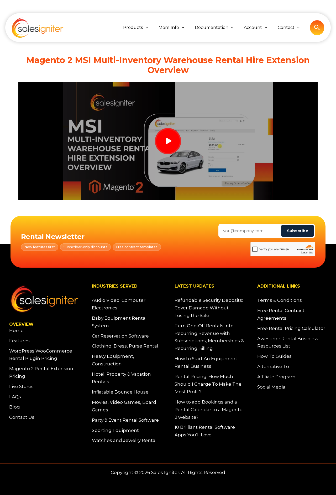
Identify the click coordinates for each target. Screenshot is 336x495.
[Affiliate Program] (276, 377)
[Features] (19, 341)
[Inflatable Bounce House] (120, 392)
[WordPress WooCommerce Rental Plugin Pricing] (44, 355)
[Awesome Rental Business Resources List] (292, 342)
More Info (169, 27)
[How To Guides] (274, 356)
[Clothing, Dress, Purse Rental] (125, 346)
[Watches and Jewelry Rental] (124, 440)
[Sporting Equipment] (115, 430)
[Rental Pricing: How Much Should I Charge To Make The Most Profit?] (209, 384)
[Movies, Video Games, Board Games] (126, 406)
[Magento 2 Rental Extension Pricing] (44, 372)
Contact (286, 27)
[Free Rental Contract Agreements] (292, 314)
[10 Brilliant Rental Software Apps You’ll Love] (209, 431)
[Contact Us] (21, 417)
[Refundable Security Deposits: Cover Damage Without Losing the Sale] (209, 308)
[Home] (16, 330)
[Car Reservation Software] (120, 336)
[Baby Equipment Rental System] (126, 322)
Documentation (211, 27)
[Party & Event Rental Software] (125, 420)
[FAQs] (15, 397)
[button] (145, 27)
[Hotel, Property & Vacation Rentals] (126, 378)
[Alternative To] (273, 366)
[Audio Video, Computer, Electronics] (126, 304)
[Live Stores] (21, 386)
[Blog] (14, 407)
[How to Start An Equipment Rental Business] (209, 362)
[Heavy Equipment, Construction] (126, 360)
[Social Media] (271, 387)
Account (253, 27)
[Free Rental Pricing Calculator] (291, 328)
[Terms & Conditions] (279, 300)
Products (133, 27)
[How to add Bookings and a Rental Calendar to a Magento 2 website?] (209, 409)
